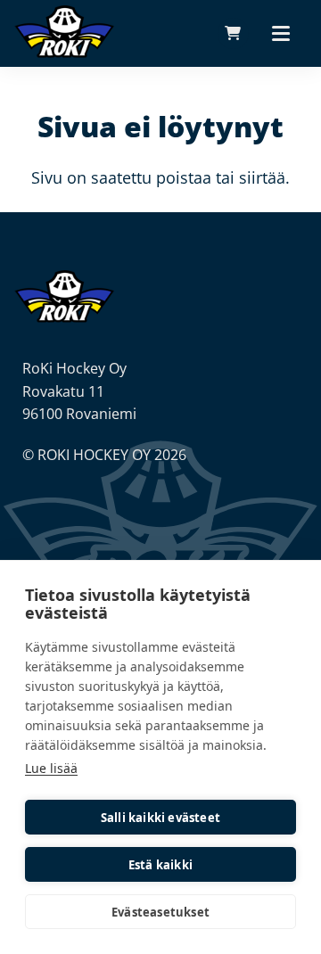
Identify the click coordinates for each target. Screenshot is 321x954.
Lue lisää (51, 768)
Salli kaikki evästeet (160, 818)
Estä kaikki (160, 865)
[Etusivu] (64, 295)
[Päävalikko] (281, 33)
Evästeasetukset (160, 912)
